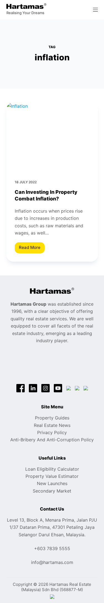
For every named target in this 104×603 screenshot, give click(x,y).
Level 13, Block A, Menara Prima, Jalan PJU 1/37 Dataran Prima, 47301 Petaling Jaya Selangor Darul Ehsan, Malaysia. (52, 527)
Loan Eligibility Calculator (52, 469)
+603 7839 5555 (52, 548)
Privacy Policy (52, 432)
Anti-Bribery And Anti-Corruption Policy (52, 439)
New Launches (52, 483)
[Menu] (95, 9)
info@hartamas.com (52, 562)
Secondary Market (52, 491)
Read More (32, 249)
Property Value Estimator (52, 476)
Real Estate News (52, 425)
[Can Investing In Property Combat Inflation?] (52, 136)
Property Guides (52, 418)
